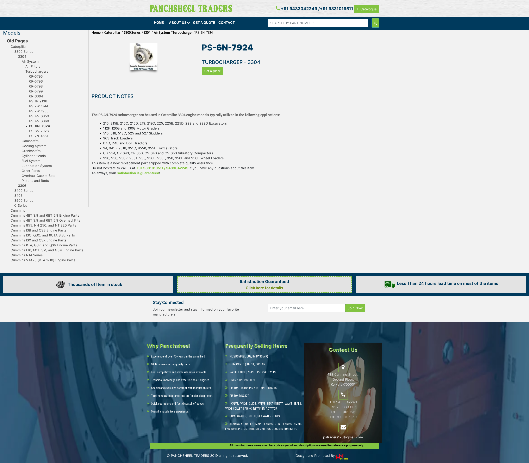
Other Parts (31, 171)
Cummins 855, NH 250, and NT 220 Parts (43, 225)
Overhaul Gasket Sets (38, 176)
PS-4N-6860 (39, 121)
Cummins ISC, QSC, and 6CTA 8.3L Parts (43, 235)
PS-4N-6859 (39, 116)
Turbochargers (36, 71)
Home (159, 22)
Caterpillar (19, 46)
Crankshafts (31, 151)
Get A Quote (204, 22)
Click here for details (264, 288)
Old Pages (17, 40)
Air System (30, 61)
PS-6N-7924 (39, 126)
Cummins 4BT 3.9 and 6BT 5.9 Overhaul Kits (45, 220)
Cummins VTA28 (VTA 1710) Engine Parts (43, 260)
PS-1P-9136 (38, 101)
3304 (22, 56)
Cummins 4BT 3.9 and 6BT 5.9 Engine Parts (45, 215)
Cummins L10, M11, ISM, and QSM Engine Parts (47, 250)
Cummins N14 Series (27, 255)
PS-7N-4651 (38, 136)
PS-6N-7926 (39, 131)
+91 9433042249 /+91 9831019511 (316, 8)
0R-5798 (36, 86)
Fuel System (31, 161)
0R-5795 (36, 76)
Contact (226, 22)
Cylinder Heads (34, 156)
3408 (18, 195)
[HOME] (159, 27)
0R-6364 (36, 96)
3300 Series (23, 51)
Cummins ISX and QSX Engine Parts (38, 240)
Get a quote (212, 71)
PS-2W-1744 (38, 106)
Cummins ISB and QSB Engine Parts (38, 230)
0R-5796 (36, 81)
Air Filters (32, 66)
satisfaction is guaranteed (138, 173)
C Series (20, 205)
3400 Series (23, 190)
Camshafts (30, 141)
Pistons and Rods (35, 181)
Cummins (18, 210)
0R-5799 (36, 91)
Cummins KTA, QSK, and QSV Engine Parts (44, 245)
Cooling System (34, 146)
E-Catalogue (366, 9)
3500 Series (23, 200)
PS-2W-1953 (39, 111)
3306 (22, 186)
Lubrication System (37, 166)
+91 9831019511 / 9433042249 (162, 168)
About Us (178, 22)
